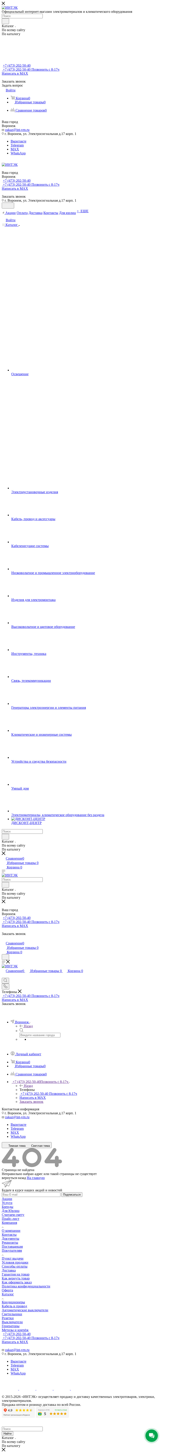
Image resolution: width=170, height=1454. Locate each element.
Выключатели (12, 1322)
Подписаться (72, 1194)
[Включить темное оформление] (8, 206)
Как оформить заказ (17, 1282)
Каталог (8, 1294)
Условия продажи (15, 1262)
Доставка (9, 1270)
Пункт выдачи (12, 1258)
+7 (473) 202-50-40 (17, 65)
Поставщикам (12, 1246)
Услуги (7, 1203)
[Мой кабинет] (4, 938)
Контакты (9, 1234)
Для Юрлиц (10, 1211)
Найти (8, 1433)
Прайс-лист (10, 1219)
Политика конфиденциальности (26, 1286)
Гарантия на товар (15, 1274)
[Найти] (5, 21)
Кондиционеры (13, 1302)
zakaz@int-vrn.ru (17, 130)
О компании (11, 1230)
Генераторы (10, 1326)
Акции (7, 1199)
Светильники (12, 1314)
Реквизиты (10, 1242)
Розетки (8, 1318)
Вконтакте (18, 141)
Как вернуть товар (16, 1278)
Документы (10, 1238)
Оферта (7, 1290)
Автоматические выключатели (25, 1310)
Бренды (7, 1207)
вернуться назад (14, 1178)
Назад (28, 1026)
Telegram (17, 145)
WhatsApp (18, 153)
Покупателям (12, 1250)
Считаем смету (13, 1215)
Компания (9, 1223)
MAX (15, 149)
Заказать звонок (31, 1101)
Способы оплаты (14, 1266)
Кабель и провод (14, 1306)
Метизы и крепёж (15, 1330)
